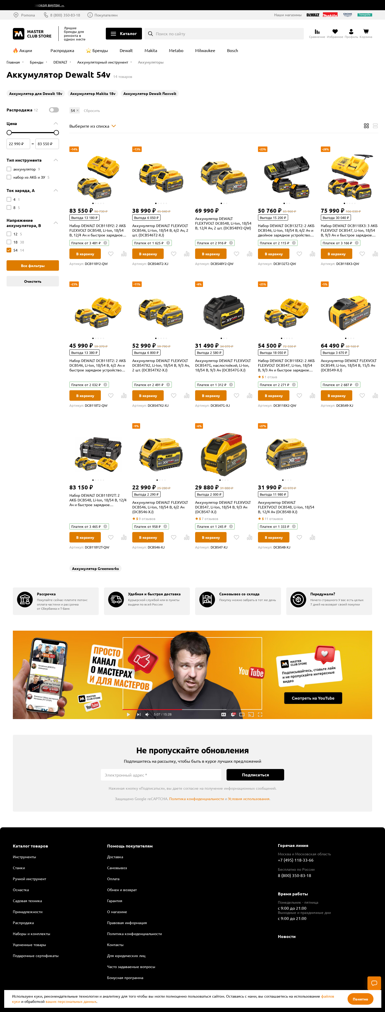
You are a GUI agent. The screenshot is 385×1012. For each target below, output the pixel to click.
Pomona (28, 15)
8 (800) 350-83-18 (65, 15)
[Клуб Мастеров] (33, 33)
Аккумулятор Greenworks (95, 568)
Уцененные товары (29, 944)
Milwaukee (205, 50)
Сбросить (92, 110)
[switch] (54, 109)
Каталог (128, 33)
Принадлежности (27, 911)
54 (18, 250)
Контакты (115, 944)
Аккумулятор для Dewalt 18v (35, 93)
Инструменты (24, 856)
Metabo (176, 50)
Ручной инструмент (29, 878)
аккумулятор (26, 169)
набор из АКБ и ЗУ (31, 177)
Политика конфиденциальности (196, 798)
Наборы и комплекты (31, 933)
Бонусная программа (125, 977)
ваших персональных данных (71, 1001)
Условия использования (249, 798)
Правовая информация (127, 922)
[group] (56, 601)
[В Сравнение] (124, 254)
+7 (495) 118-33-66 (296, 859)
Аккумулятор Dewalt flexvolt (149, 93)
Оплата (113, 878)
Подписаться (255, 774)
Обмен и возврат (122, 889)
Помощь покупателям (130, 846)
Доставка (115, 856)
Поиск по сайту (170, 33)
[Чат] (374, 983)
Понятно (360, 999)
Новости (287, 936)
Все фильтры (33, 265)
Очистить (32, 281)
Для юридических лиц (126, 955)
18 (18, 242)
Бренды (100, 50)
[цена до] (56, 132)
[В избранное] (111, 254)
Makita (151, 50)
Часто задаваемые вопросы (131, 966)
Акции (25, 50)
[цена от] (9, 132)
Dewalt (126, 50)
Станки (19, 867)
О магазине (117, 911)
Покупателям (106, 15)
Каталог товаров (30, 846)
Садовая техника (27, 900)
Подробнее (192, 675)
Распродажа (62, 50)
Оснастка (21, 889)
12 (17, 233)
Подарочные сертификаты (36, 955)
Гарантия (114, 900)
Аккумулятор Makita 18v (93, 93)
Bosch (232, 50)
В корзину (85, 253)
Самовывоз (117, 867)
